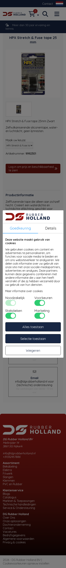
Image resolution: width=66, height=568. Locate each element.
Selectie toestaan (33, 339)
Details (50, 228)
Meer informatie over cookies (24, 291)
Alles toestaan (33, 327)
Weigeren (33, 350)
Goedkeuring (20, 228)
